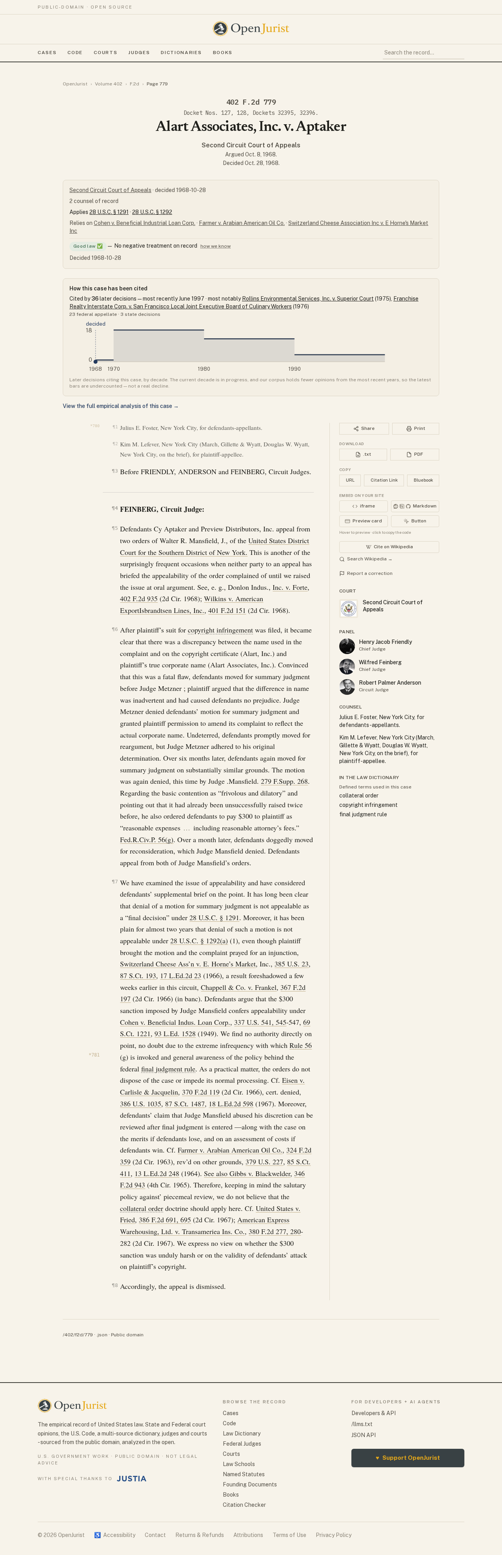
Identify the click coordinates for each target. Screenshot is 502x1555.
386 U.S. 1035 (140, 1103)
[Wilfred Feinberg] (347, 666)
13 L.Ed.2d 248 (157, 1173)
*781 (94, 1055)
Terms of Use (289, 1535)
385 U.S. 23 (292, 963)
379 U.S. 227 (264, 1161)
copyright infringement (220, 629)
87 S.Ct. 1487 (185, 1103)
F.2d (134, 84)
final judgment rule (168, 1068)
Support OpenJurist (408, 1457)
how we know (215, 246)
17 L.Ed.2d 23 (180, 975)
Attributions (248, 1535)
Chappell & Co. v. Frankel (238, 987)
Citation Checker (244, 1505)
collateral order (141, 1208)
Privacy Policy (333, 1535)
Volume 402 (108, 84)
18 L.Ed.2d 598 (231, 1103)
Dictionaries (181, 52)
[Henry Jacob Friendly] (347, 646)
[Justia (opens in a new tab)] (131, 1478)
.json (101, 1335)
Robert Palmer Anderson (390, 683)
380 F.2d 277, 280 (275, 1231)
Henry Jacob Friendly (385, 642)
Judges (139, 52)
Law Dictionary (241, 1433)
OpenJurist (75, 84)
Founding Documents (250, 1484)
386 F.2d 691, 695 (165, 1219)
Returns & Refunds (199, 1535)
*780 (95, 426)
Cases (47, 52)
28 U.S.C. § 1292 (152, 212)
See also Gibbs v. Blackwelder (247, 1173)
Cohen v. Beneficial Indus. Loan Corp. (175, 1022)
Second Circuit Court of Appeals (251, 145)
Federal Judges (242, 1444)
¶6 (115, 629)
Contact (155, 1535)
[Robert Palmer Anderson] (347, 687)
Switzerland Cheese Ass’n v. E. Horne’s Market (188, 963)
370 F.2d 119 (201, 1091)
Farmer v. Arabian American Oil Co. (242, 223)
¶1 (115, 427)
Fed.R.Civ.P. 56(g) (146, 839)
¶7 (115, 881)
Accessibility (114, 1535)
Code (75, 52)
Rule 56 (300, 1045)
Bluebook (423, 480)
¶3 (115, 471)
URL (350, 480)
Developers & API (373, 1413)
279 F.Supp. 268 (284, 781)
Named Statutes (244, 1474)
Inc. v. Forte (290, 587)
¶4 (115, 508)
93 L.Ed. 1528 (175, 1033)
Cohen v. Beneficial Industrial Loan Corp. (144, 223)
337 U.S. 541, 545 (260, 1022)
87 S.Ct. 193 (138, 975)
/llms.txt (362, 1424)
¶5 (115, 528)
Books (223, 52)
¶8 (115, 1285)
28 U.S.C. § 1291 (109, 212)
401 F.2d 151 (227, 610)
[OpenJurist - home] (251, 28)
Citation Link (384, 480)
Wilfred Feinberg (380, 662)
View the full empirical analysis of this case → (121, 406)
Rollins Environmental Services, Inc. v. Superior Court (308, 298)
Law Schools (239, 1464)
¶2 (115, 443)
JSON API (363, 1435)
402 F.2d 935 (139, 598)
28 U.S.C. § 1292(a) (199, 940)
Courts (105, 52)
